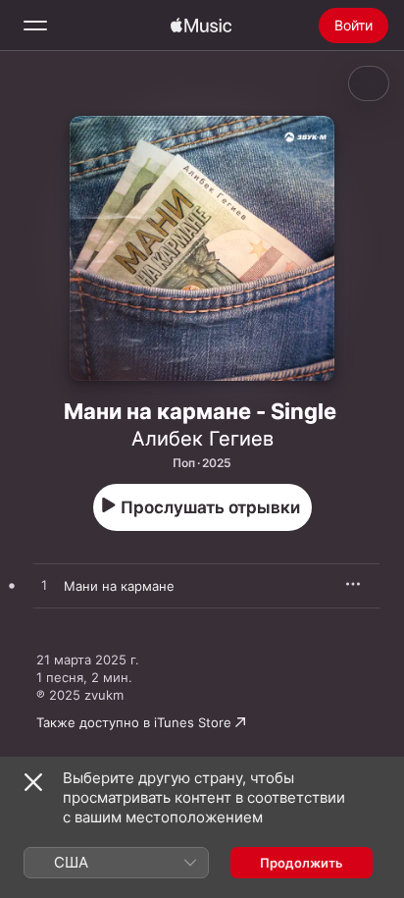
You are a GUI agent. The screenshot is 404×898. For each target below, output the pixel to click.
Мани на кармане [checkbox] (119, 586)
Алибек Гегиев (202, 438)
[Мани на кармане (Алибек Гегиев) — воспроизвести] (44, 586)
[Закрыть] (33, 782)
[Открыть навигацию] (35, 25)
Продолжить (301, 863)
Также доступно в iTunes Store (133, 722)
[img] (201, 25)
